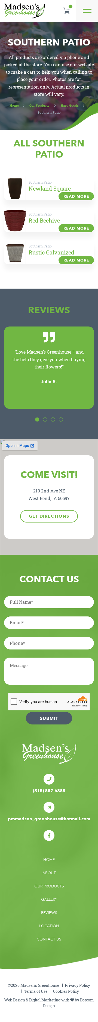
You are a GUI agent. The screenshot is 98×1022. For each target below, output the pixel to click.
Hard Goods (70, 105)
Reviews (49, 912)
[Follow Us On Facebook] (49, 835)
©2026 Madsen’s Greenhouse (33, 985)
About (49, 873)
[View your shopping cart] (66, 11)
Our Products (39, 105)
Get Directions (49, 516)
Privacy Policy (77, 985)
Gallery (49, 899)
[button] (37, 419)
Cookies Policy (66, 991)
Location (49, 926)
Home (14, 105)
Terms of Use (35, 991)
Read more (76, 196)
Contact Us (49, 939)
